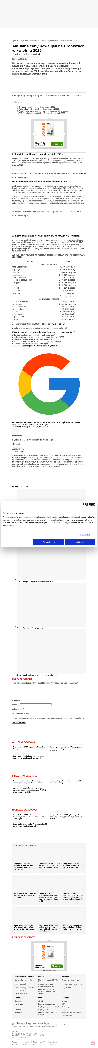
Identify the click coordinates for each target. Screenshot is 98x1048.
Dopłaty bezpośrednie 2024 (48, 1007)
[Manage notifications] (93, 1043)
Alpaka (64, 1001)
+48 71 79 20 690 (21, 1035)
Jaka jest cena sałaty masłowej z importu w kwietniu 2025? (39, 337)
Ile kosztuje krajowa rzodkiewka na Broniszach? (34, 335)
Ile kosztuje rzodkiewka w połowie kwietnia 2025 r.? (38, 107)
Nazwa (15, 705)
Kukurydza (19, 1004)
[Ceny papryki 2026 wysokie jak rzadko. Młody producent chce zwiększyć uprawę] (19, 744)
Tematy (26, 1042)
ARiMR (41, 1001)
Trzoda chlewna (68, 1015)
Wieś (40, 997)
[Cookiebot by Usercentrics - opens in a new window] (84, 504)
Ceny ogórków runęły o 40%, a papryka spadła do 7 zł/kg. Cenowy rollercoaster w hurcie (66, 749)
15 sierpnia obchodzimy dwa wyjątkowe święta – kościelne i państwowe (73, 927)
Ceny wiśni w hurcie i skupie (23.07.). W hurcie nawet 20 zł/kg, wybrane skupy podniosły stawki (73, 896)
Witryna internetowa (20, 713)
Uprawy (18, 997)
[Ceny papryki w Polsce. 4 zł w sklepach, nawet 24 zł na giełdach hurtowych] (20, 753)
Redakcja (52, 1045)
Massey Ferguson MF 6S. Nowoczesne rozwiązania (48, 981)
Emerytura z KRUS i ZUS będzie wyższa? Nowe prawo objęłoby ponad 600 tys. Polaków (49, 928)
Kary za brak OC (68, 988)
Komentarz (17, 700)
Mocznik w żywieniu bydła (71, 1013)
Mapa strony (52, 1042)
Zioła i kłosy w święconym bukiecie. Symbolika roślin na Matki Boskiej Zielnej (49, 865)
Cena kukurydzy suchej (24, 980)
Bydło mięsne (67, 1007)
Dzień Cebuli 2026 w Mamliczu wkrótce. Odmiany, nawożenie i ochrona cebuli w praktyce (29, 817)
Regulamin (16, 1045)
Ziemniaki (18, 1013)
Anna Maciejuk (34, 54)
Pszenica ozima (21, 1007)
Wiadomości (17, 1042)
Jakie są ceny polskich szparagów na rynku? (33, 339)
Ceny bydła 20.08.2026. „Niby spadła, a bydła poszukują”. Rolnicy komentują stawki (66, 817)
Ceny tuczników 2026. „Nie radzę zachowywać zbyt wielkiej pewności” (28, 782)
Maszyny (41, 976)
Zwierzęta (65, 997)
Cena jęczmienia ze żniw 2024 (71, 981)
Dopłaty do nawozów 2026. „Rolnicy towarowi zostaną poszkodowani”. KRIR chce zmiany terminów (29, 790)
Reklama (43, 1045)
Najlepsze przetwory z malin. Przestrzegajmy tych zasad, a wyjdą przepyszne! (23, 866)
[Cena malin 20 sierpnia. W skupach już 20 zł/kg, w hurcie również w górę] (20, 821)
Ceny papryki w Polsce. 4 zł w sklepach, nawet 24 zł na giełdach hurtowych (29, 757)
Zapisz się (16, 444)
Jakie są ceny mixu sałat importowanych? (31, 344)
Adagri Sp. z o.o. (44, 1023)
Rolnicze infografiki (38, 1042)
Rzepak (18, 1010)
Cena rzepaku (20, 990)
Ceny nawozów (21, 993)
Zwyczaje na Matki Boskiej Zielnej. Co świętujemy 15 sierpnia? (25, 895)
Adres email (18, 709)
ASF (63, 1004)
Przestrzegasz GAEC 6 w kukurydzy (47, 1013)
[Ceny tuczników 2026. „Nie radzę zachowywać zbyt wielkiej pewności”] (20, 778)
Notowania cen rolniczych (25, 976)
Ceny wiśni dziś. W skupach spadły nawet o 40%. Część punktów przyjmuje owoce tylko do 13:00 (49, 897)
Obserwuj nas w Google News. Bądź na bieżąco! (42, 346)
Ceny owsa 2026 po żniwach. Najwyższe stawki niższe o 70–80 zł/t (74, 865)
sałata (52, 427)
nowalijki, (35, 427)
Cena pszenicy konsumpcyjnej (20, 984)
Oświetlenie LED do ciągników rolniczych (46, 986)
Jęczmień (18, 1001)
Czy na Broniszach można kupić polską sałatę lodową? (37, 341)
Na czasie (65, 976)
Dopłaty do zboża (44, 1010)
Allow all (80, 542)
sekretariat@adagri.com (21, 1037)
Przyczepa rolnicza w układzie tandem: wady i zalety (47, 991)
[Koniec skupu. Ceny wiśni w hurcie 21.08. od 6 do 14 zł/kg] (56, 778)
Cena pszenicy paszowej (24, 988)
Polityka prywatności (30, 1045)
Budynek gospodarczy (46, 1004)
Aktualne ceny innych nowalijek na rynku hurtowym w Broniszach (43, 111)
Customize (47, 542)
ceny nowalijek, (24, 427)
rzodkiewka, (44, 427)
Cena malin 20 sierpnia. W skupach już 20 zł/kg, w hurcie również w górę (30, 825)
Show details (85, 535)
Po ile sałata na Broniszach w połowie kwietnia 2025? (39, 109)
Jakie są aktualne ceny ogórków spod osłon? (46, 324)
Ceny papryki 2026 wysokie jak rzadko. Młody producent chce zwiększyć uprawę (30, 748)
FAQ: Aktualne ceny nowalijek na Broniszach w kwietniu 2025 (42, 113)
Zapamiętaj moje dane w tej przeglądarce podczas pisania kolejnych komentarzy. (49, 718)
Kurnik (64, 1010)
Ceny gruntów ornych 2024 (72, 985)
